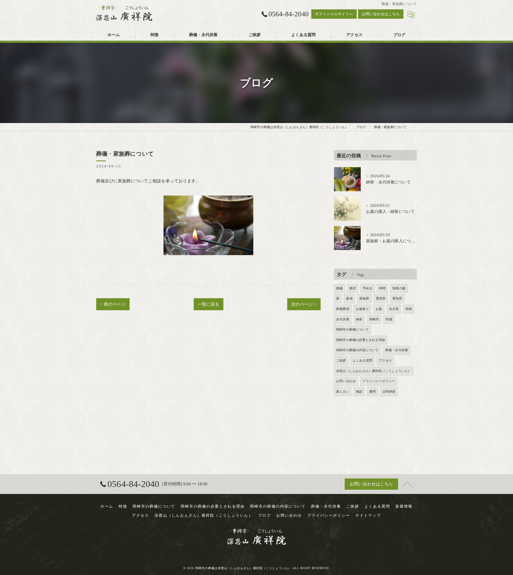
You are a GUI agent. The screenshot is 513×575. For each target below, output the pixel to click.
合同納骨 (388, 391)
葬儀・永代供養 (396, 350)
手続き (367, 288)
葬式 (352, 288)
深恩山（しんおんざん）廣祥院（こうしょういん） (373, 371)
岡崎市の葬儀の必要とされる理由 (360, 340)
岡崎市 (374, 319)
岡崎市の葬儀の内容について (357, 350)
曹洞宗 (381, 298)
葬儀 (339, 288)
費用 (372, 391)
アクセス (385, 360)
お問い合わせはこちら (381, 14)
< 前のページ (112, 304)
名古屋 (394, 309)
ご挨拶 (341, 360)
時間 (382, 288)
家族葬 (364, 298)
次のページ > (303, 304)
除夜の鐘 (399, 288)
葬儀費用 (342, 309)
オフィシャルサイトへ (334, 14)
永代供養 (342, 319)
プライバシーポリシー (378, 381)
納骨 (359, 319)
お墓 (379, 309)
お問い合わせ (346, 381)
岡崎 (408, 309)
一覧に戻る (208, 304)
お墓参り (362, 309)
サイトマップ (368, 515)
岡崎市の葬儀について (352, 329)
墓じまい (342, 391)
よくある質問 (362, 360)
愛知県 (397, 298)
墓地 (349, 298)
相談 (359, 391)
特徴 (389, 319)
